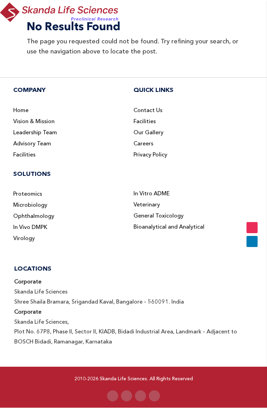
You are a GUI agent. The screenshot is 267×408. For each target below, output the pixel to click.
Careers (143, 144)
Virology (24, 238)
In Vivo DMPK (30, 227)
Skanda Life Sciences (123, 378)
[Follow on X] (126, 395)
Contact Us (148, 110)
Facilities (24, 155)
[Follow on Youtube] (154, 395)
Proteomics (27, 194)
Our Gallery (148, 132)
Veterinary (147, 205)
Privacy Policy (150, 155)
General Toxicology (159, 216)
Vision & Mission (34, 121)
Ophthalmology (33, 216)
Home (21, 110)
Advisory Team (32, 144)
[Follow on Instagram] (140, 395)
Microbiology (30, 205)
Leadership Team (35, 132)
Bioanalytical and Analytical (169, 227)
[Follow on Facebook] (112, 395)
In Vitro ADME (152, 193)
